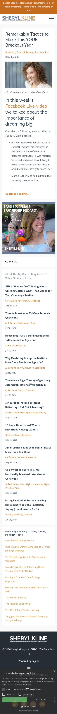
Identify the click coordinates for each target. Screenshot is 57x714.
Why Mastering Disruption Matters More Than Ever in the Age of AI (26, 360)
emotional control (16, 390)
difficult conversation (15, 484)
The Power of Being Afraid (17, 604)
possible (39, 52)
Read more (27, 685)
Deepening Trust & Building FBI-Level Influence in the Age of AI (27, 338)
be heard (9, 435)
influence (12, 323)
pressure (32, 457)
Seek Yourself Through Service (19, 540)
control (21, 52)
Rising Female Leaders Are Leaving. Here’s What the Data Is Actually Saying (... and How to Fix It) (26, 505)
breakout (10, 52)
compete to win (15, 368)
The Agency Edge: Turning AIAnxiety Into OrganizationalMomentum (27, 382)
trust (33, 323)
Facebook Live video (26, 106)
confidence (10, 457)
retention (18, 514)
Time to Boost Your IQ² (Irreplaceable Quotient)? (27, 315)
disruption (29, 368)
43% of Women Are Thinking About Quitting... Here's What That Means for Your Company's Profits (28, 291)
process (8, 514)
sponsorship (32, 412)
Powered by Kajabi (28, 661)
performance (24, 323)
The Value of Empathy (15, 597)
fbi (9, 345)
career (8, 301)
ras (47, 52)
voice (28, 435)
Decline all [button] (41, 700)
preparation (31, 390)
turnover (27, 514)
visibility (42, 412)
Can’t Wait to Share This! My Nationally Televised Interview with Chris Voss (26, 474)
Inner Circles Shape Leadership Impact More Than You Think (28, 450)
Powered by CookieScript (28, 711)
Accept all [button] (15, 700)
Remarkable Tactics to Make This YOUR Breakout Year (27, 39)
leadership (35, 301)
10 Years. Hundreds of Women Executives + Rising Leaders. (22, 427)
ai (6, 323)
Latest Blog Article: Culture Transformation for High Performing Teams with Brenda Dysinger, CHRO (28, 7)
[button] (4, 690)
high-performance (20, 301)
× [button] (54, 671)
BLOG (28, 668)
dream (29, 52)
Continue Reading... (17, 193)
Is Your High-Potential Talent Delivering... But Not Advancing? (24, 405)
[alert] (28, 691)
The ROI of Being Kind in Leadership (22, 610)
